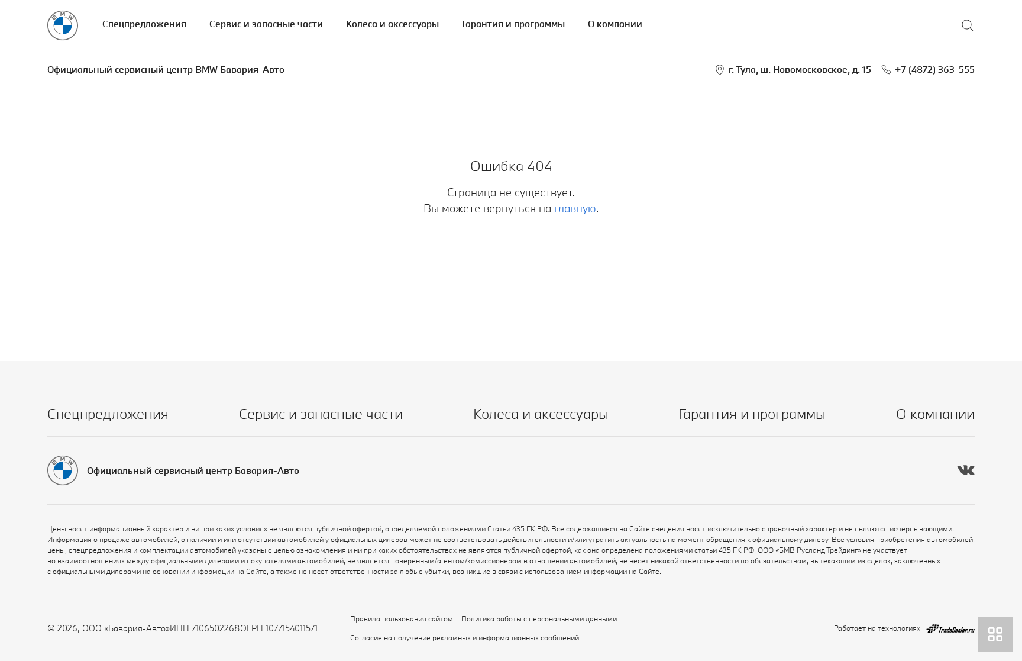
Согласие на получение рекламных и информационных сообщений (464, 637)
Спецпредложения (144, 24)
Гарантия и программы (513, 24)
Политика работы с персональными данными (539, 618)
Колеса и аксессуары (392, 24)
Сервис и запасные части (266, 24)
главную (575, 208)
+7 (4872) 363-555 (935, 69)
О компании (615, 24)
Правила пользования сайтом (401, 618)
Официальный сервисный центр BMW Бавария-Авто (165, 69)
